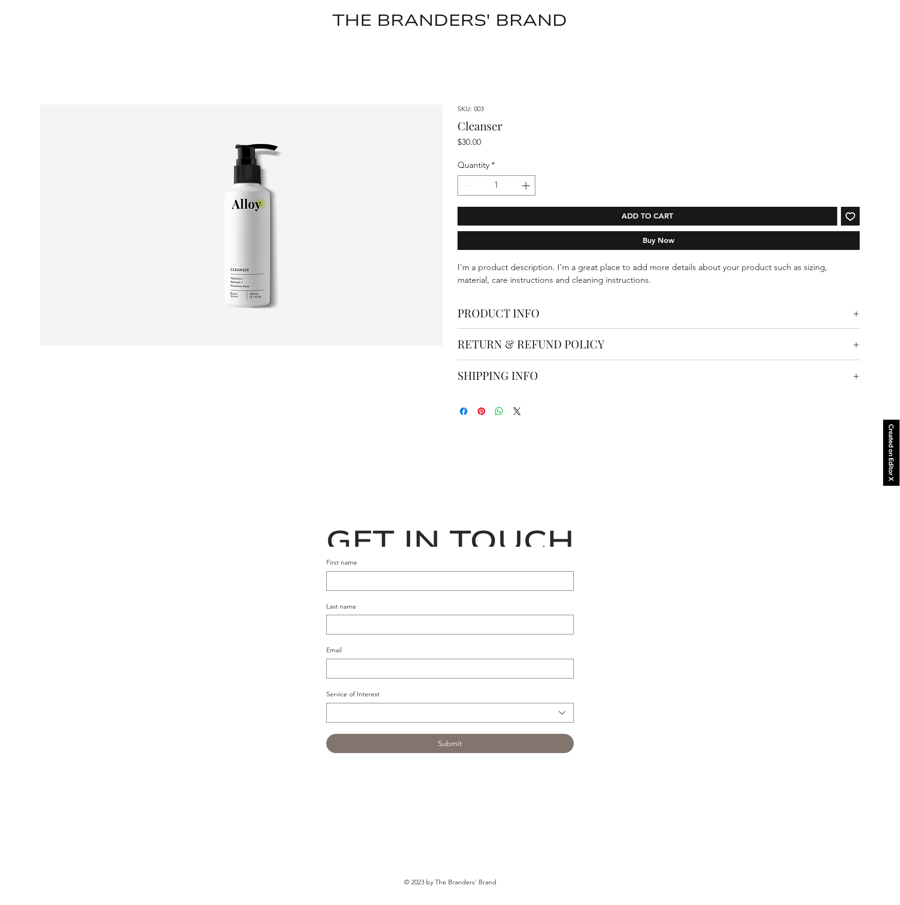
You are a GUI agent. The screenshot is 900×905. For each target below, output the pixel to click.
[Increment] (526, 186)
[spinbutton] (496, 186)
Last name (341, 607)
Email (334, 651)
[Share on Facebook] (463, 412)
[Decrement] (466, 186)
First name (341, 563)
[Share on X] (517, 412)
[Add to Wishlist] (850, 216)
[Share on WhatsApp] (499, 412)
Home (50, 87)
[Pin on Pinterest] (481, 412)
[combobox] (450, 713)
